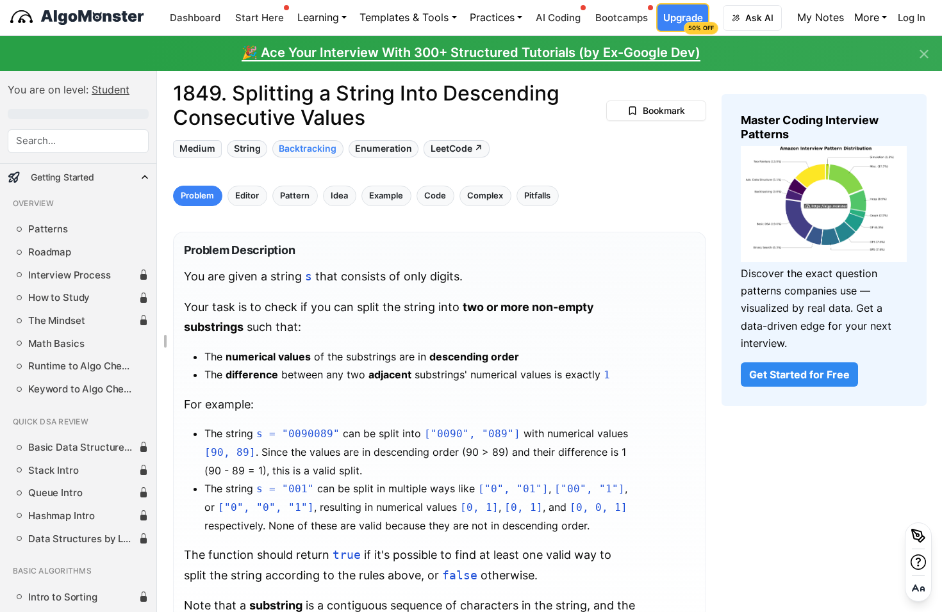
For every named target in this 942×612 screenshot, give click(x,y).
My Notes (820, 17)
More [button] (866, 17)
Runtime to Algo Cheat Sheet (83, 366)
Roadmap (49, 252)
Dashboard (195, 18)
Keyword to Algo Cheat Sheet (83, 389)
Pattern (295, 195)
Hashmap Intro (61, 516)
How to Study (59, 297)
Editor (247, 195)
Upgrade (686, 21)
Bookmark (664, 110)
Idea (339, 195)
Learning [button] (318, 17)
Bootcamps (621, 18)
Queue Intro (55, 493)
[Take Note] (918, 536)
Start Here (259, 18)
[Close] (924, 54)
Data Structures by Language (83, 539)
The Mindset (56, 320)
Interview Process (69, 275)
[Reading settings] (918, 588)
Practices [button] (492, 17)
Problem (197, 195)
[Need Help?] (918, 562)
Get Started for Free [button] (799, 374)
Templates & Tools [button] (404, 17)
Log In (911, 18)
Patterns (48, 229)
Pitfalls (537, 195)
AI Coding (558, 18)
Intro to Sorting (62, 597)
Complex (485, 195)
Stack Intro (53, 470)
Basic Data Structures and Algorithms (83, 447)
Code (435, 195)
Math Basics (56, 344)
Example (386, 195)
